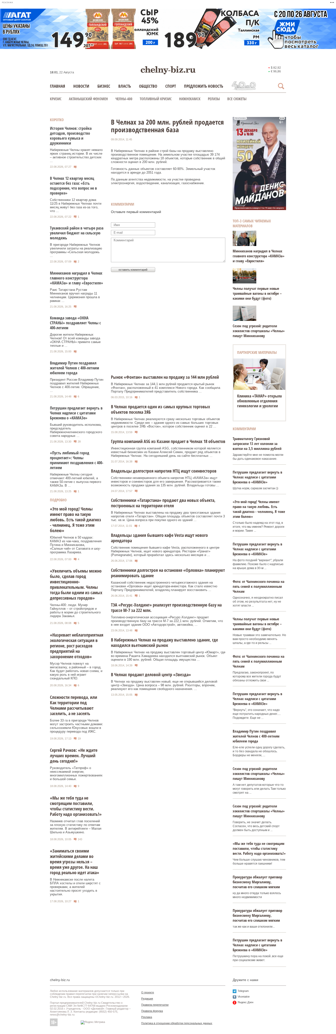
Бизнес (103, 86)
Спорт (170, 86)
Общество (148, 86)
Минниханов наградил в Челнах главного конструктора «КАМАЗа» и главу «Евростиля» (76, 278)
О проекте (147, 992)
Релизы (214, 98)
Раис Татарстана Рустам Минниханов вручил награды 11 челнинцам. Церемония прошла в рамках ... (75, 295)
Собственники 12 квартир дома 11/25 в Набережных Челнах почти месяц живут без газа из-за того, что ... (75, 205)
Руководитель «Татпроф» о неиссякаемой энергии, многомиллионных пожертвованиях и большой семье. (76, 773)
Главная (57, 86)
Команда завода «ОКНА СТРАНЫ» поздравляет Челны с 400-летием (75, 322)
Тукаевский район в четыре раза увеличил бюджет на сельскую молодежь (76, 233)
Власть (124, 86)
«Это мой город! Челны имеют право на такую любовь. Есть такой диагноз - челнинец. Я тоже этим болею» (75, 519)
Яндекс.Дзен (245, 1002)
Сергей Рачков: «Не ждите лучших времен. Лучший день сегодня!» (73, 755)
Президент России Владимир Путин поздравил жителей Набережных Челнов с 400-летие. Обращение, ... (76, 385)
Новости (81, 86)
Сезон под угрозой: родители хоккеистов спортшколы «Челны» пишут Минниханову (259, 330)
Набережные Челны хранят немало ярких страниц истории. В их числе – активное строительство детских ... (76, 155)
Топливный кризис (156, 98)
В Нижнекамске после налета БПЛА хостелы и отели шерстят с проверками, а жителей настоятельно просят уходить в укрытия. (75, 887)
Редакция (147, 998)
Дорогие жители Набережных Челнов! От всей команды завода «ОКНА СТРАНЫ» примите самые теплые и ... (75, 340)
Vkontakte (244, 996)
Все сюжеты (236, 98)
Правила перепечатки (154, 1004)
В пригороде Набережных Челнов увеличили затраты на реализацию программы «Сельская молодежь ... (76, 250)
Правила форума (152, 1010)
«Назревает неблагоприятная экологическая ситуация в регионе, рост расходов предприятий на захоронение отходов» (76, 645)
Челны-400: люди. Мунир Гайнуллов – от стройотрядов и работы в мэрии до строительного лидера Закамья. (75, 610)
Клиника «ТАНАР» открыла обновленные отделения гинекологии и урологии (259, 401)
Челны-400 (123, 98)
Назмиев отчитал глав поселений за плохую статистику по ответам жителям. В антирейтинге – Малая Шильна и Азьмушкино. (75, 826)
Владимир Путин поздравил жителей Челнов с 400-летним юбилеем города (74, 368)
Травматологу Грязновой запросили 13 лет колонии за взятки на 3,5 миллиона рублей (257, 443)
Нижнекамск (189, 98)
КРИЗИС (55, 98)
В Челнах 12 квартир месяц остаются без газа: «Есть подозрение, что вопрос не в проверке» (73, 186)
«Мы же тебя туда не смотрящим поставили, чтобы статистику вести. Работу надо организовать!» (76, 806)
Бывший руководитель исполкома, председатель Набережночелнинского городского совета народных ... (76, 430)
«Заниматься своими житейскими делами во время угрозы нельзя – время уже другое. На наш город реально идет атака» (74, 861)
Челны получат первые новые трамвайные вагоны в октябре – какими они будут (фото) (257, 293)
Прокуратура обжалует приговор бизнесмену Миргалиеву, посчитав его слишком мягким (257, 881)
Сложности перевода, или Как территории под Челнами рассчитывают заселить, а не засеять (73, 705)
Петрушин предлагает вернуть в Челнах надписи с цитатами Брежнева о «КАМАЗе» (76, 413)
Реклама (146, 1017)
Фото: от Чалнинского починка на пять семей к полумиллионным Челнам (258, 586)
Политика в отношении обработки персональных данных (176, 1023)
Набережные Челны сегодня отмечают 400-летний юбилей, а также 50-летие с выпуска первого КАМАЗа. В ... (75, 480)
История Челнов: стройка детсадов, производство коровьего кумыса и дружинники (71, 136)
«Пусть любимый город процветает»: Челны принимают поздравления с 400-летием (76, 460)
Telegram (243, 990)
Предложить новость (203, 86)
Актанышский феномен (88, 98)
